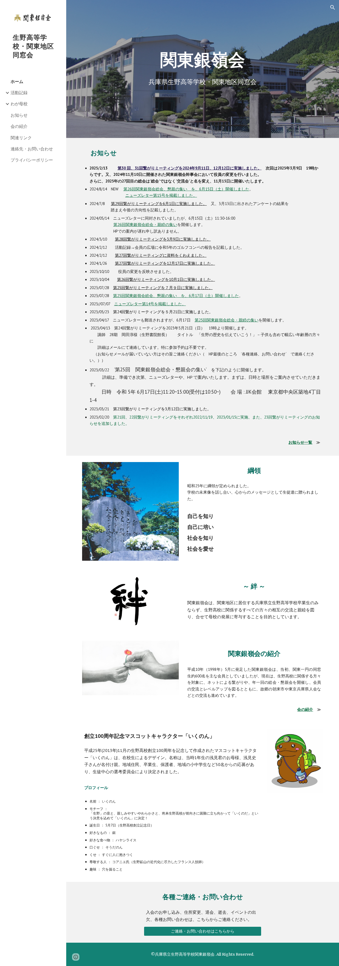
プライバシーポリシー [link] (32, 160)
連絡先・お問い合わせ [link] (32, 148)
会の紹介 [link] (19, 126)
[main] (202, 60)
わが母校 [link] (19, 103)
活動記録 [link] (19, 92)
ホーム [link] (17, 81)
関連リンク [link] (21, 137)
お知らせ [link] (19, 115)
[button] (332, 7)
